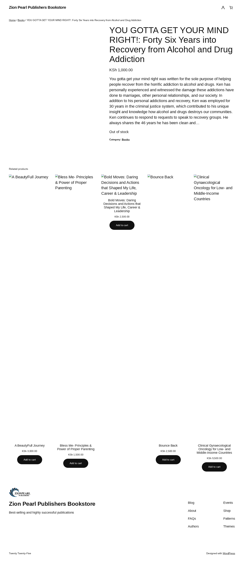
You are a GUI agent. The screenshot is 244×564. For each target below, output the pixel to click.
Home (12, 20)
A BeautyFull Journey (30, 445)
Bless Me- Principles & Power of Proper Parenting (76, 447)
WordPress (229, 553)
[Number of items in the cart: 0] (231, 8)
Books (21, 20)
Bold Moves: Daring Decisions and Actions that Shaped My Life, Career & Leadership (122, 205)
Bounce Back (168, 445)
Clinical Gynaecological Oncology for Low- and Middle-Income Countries (214, 449)
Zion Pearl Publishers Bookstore (37, 7)
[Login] (223, 8)
